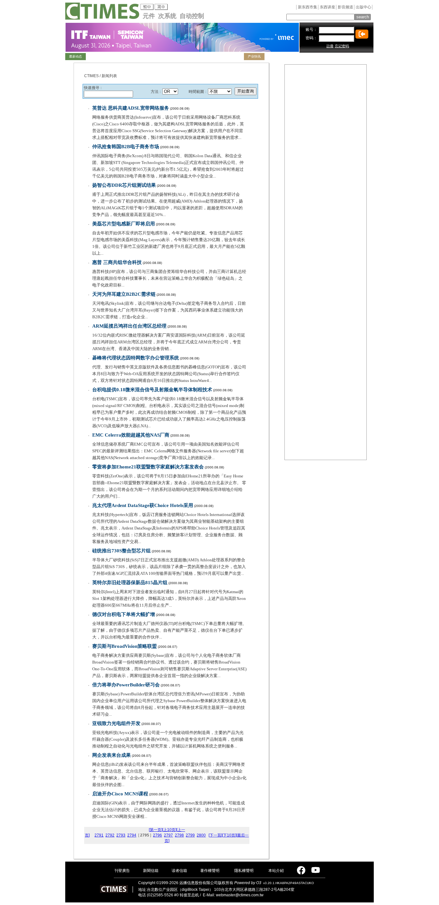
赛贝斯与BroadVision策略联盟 (124, 646)
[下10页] (229, 835)
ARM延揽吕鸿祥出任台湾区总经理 (129, 326)
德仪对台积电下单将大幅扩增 (123, 614)
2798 (179, 835)
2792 (109, 835)
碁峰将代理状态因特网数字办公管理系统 (135, 357)
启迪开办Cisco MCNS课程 (120, 793)
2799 (190, 835)
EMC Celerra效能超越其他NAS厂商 (130, 435)
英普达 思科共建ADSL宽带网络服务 (130, 108)
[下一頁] (215, 835)
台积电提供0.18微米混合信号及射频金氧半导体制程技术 (152, 389)
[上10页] (169, 830)
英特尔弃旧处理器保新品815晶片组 (129, 582)
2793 (120, 835)
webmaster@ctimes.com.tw (240, 895)
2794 (131, 835)
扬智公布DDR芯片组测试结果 (124, 185)
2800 (201, 835)
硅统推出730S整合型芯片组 (121, 550)
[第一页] (155, 830)
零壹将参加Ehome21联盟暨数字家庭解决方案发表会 (148, 466)
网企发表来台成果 (111, 755)
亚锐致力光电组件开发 (116, 723)
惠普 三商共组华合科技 (117, 262)
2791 (98, 835)
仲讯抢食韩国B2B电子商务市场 (125, 146)
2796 (157, 835)
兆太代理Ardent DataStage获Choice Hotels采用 (142, 505)
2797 (168, 835)
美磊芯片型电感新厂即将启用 (123, 223)
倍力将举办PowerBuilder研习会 (126, 684)
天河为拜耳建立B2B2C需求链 (124, 294)
